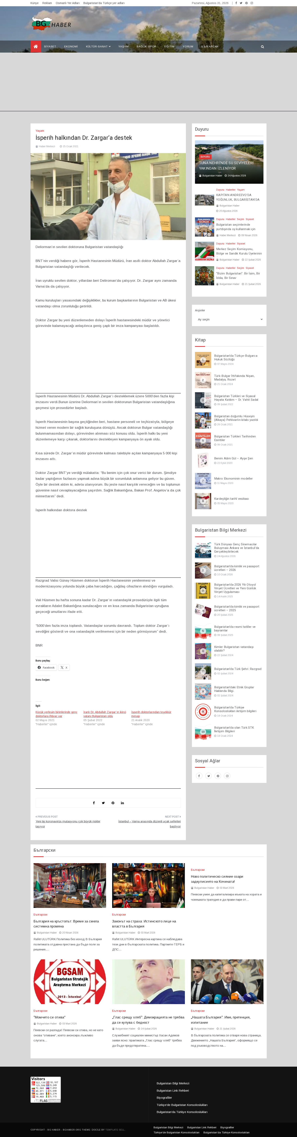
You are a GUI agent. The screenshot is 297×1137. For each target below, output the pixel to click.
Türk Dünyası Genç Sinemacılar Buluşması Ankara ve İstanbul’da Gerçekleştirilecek (236, 548)
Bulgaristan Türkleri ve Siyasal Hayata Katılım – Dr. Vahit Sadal (236, 398)
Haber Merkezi (47, 146)
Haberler (230, 189)
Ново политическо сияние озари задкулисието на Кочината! (217, 879)
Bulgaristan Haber (212, 175)
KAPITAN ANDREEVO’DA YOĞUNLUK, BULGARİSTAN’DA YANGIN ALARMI (237, 199)
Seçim (240, 219)
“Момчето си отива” (49, 1017)
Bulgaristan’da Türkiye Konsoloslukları (182, 1112)
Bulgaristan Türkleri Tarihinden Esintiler (235, 438)
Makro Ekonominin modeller (233, 478)
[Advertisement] (148, 83)
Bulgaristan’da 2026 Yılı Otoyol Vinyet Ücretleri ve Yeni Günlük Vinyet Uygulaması (235, 588)
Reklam (47, 3)
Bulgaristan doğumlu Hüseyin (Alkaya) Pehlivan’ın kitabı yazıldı (236, 418)
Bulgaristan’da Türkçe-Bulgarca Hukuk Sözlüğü (235, 358)
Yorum (188, 46)
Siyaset (50, 46)
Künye (35, 3)
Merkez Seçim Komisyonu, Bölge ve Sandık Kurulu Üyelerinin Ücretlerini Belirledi (239, 253)
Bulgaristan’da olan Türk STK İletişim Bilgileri (234, 729)
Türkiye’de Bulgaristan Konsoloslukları (182, 1105)
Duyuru (205, 157)
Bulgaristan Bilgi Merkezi (173, 1083)
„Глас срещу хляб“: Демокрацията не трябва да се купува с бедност (148, 1020)
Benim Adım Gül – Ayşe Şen (233, 458)
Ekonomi (71, 46)
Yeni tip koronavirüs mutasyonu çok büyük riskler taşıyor (68, 824)
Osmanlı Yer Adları (68, 3)
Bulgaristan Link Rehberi (173, 1090)
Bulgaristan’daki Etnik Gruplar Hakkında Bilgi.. (234, 689)
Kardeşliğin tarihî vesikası (231, 499)
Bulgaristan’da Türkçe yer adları (104, 3)
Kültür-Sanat (97, 46)
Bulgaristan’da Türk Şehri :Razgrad (237, 669)
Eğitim (169, 46)
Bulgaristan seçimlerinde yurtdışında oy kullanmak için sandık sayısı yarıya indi (236, 229)
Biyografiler (164, 1097)
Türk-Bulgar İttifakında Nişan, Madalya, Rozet (234, 378)
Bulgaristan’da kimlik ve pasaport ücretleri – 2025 (236, 608)
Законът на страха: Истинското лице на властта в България (144, 924)
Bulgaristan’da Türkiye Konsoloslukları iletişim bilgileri (235, 709)
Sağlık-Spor (146, 46)
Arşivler (200, 310)
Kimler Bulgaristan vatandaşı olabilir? (234, 649)
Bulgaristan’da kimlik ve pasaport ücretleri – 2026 (236, 568)
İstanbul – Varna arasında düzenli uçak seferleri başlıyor (149, 824)
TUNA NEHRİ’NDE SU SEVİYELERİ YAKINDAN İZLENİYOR (226, 165)
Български (209, 46)
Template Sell (115, 1130)
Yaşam (123, 46)
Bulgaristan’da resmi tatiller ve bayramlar (235, 629)
